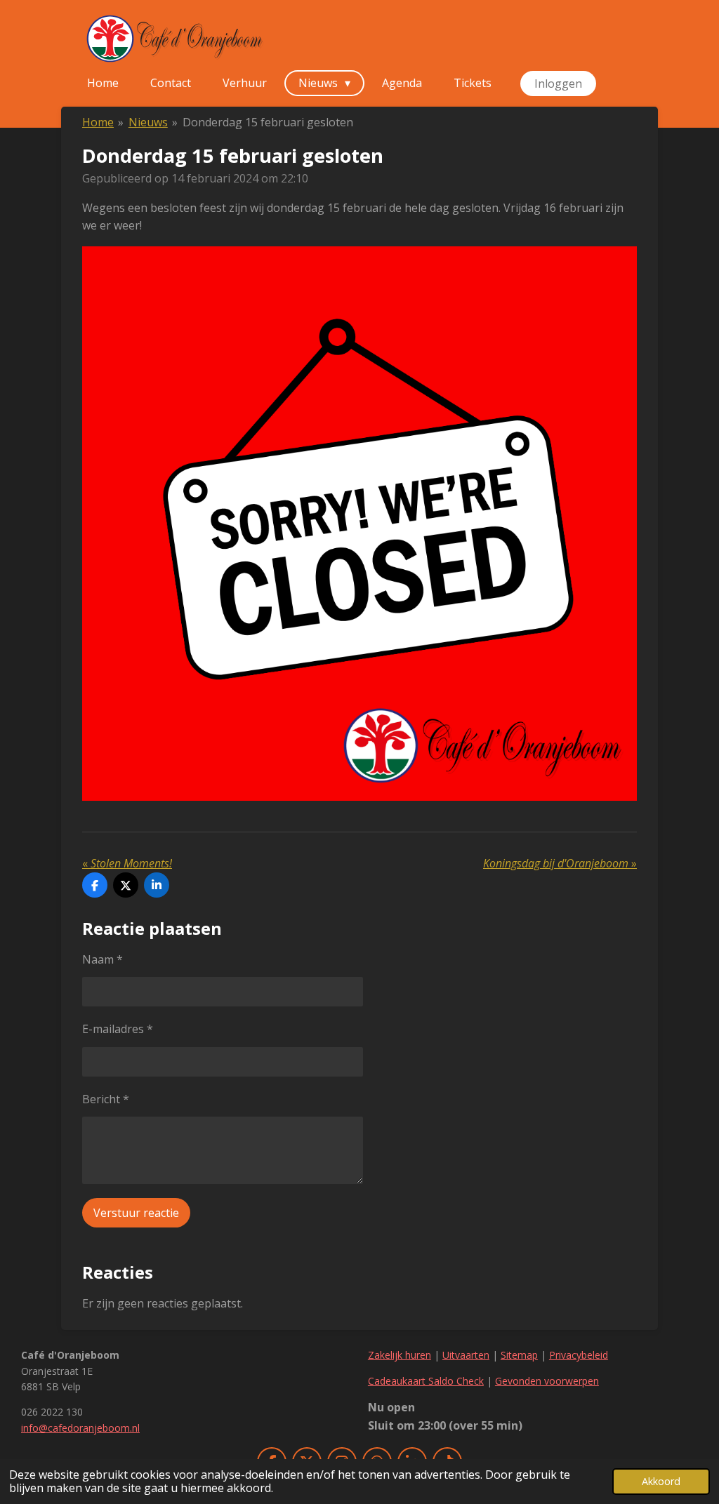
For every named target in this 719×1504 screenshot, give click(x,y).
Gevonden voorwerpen (547, 1380)
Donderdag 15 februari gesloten (268, 122)
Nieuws (148, 122)
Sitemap (519, 1355)
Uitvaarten (465, 1355)
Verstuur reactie (136, 1212)
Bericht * (105, 1099)
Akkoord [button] (661, 1481)
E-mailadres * (117, 1029)
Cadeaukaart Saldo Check (426, 1380)
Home (98, 122)
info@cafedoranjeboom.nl (80, 1428)
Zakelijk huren (399, 1355)
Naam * (102, 959)
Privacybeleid (578, 1355)
